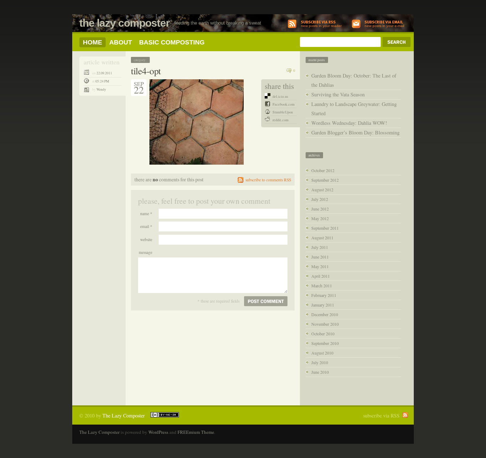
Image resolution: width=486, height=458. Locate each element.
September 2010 (325, 343)
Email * (146, 226)
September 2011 (325, 228)
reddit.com (281, 119)
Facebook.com (284, 104)
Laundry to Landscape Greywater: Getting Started (354, 109)
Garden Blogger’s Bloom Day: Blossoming (355, 132)
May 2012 (320, 218)
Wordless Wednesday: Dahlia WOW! (349, 122)
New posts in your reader (321, 26)
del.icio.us (280, 96)
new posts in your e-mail (384, 26)
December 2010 (324, 314)
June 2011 (320, 257)
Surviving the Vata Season (338, 94)
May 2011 (320, 266)
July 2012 (319, 199)
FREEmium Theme (196, 432)
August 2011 (322, 237)
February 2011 (323, 295)
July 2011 (319, 247)
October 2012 (322, 170)
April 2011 (320, 276)
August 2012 (322, 189)
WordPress (158, 432)
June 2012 (320, 209)
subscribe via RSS (381, 415)
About (120, 42)
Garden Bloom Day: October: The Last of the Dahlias (353, 80)
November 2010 (325, 324)
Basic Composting (172, 42)
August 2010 (322, 353)
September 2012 (325, 180)
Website (146, 239)
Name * (146, 213)
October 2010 (322, 333)
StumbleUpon (283, 112)
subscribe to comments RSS (268, 179)
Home (92, 42)
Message (145, 252)
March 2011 (321, 285)
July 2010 (319, 362)
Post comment (265, 301)
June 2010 (320, 372)
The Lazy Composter (124, 23)
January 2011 (322, 305)
